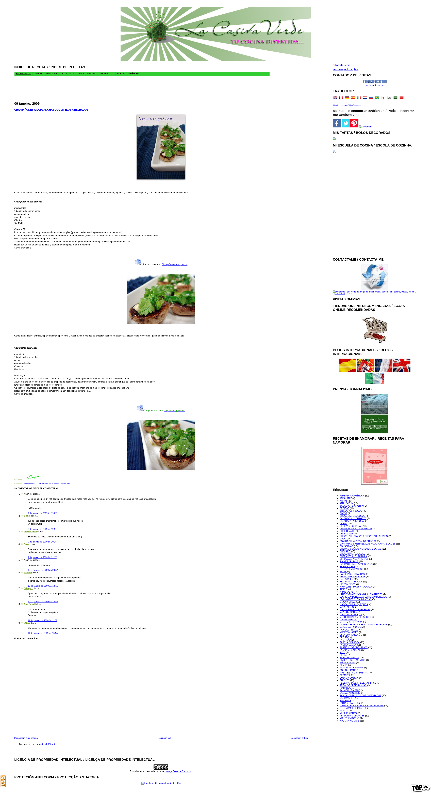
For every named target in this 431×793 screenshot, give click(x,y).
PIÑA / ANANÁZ (347, 662)
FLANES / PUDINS (349, 561)
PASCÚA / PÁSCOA (350, 642)
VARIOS (344, 710)
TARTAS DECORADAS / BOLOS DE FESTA (362, 705)
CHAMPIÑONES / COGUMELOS (35, 483)
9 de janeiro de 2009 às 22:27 (42, 557)
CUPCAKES (346, 551)
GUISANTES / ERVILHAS (352, 576)
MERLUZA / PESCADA (351, 622)
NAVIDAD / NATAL (349, 629)
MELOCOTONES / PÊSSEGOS (355, 617)
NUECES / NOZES (349, 632)
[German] (347, 98)
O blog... (28, 588)
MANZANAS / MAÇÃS (351, 614)
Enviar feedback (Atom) (43, 744)
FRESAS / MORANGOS (351, 569)
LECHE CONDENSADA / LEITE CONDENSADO (363, 597)
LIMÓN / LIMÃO (347, 602)
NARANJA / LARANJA (351, 627)
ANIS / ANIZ (346, 498)
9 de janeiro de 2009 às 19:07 (42, 513)
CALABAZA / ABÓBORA (352, 521)
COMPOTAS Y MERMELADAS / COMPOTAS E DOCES (367, 543)
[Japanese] (384, 98)
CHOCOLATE (346, 533)
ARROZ (343, 501)
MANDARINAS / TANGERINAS (355, 609)
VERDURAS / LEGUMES (352, 715)
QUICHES (345, 680)
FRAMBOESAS (347, 566)
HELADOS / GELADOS (351, 581)
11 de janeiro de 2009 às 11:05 (42, 620)
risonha (28, 572)
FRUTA (343, 571)
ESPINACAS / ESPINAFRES (354, 559)
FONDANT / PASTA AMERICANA (356, 564)
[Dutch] (366, 98)
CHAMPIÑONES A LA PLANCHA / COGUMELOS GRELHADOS (51, 109)
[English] (335, 98)
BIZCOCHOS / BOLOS (351, 511)
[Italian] (359, 98)
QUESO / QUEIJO (349, 678)
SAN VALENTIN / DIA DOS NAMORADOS (360, 695)
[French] (341, 98)
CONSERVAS (346, 546)
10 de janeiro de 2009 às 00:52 (43, 570)
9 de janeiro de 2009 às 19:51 (42, 529)
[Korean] (390, 98)
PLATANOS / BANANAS (352, 667)
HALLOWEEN (346, 579)
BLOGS (343, 513)
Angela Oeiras (343, 65)
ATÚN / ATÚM (346, 503)
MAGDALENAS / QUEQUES (354, 604)
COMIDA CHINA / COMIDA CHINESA (358, 541)
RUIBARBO (345, 688)
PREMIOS (345, 675)
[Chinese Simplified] (402, 98)
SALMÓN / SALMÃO (350, 690)
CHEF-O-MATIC (347, 531)
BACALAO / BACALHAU (352, 506)
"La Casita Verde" (340, 294)
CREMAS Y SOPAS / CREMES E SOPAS (360, 549)
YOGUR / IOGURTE (349, 720)
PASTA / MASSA (348, 645)
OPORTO (344, 637)
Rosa (26, 544)
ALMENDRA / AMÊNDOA (352, 495)
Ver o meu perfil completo (345, 69)
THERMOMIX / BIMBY (351, 708)
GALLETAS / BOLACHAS (352, 574)
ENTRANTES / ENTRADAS (59, 483)
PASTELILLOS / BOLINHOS (354, 647)
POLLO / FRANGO (349, 670)
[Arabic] (396, 98)
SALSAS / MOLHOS (350, 693)
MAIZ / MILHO (347, 607)
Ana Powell (30, 604)
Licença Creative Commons (177, 771)
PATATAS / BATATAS (350, 650)
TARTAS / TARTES (349, 703)
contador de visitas (375, 85)
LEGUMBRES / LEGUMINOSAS (356, 599)
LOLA (27, 623)
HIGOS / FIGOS (348, 584)
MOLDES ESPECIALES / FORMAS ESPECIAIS (364, 624)
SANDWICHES (347, 698)
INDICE (343, 589)
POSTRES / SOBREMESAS (354, 672)
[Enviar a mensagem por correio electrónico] (40, 480)
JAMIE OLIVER (347, 592)
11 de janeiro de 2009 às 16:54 (43, 633)
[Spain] (353, 98)
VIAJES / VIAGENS (349, 718)
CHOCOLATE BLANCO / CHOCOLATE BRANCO (364, 536)
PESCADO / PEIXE (349, 657)
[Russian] (372, 98)
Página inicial (164, 738)
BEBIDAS (344, 508)
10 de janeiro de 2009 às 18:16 (43, 586)
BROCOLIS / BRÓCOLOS (352, 516)
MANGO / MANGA (349, 612)
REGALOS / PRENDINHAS (353, 685)
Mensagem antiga (299, 738)
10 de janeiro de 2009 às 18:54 (43, 601)
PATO (342, 652)
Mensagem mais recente (26, 738)
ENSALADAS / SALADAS (352, 554)
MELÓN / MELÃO (348, 619)
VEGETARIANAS (348, 713)
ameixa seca (30, 531)
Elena (27, 516)
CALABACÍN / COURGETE (353, 518)
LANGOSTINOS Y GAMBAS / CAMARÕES (361, 594)
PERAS (343, 655)
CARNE (343, 523)
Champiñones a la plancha (174, 264)
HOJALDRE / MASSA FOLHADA (356, 586)
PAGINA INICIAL (23, 74)
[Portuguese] (378, 98)
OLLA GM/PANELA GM (351, 635)
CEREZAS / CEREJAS (351, 526)
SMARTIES (345, 700)
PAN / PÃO (345, 640)
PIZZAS (343, 665)
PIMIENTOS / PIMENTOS (353, 660)
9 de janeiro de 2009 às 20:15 (42, 541)
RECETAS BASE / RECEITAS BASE (358, 683)
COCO (343, 538)
